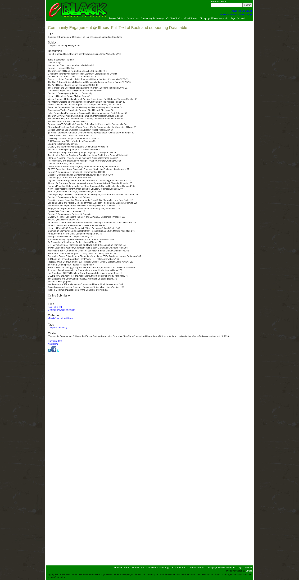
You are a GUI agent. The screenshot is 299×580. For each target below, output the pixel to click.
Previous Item (55, 341)
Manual (241, 18)
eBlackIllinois (190, 18)
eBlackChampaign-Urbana (60, 318)
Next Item (53, 344)
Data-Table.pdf (55, 307)
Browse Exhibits (117, 18)
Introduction (133, 18)
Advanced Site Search (242, 11)
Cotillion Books (174, 18)
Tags (233, 18)
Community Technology (152, 18)
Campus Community (57, 327)
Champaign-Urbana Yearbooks (214, 18)
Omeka (249, 571)
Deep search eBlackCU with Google (235, 15)
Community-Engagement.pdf (61, 310)
